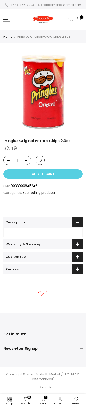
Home (8, 36)
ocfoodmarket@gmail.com (61, 5)
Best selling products (39, 192)
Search (45, 387)
